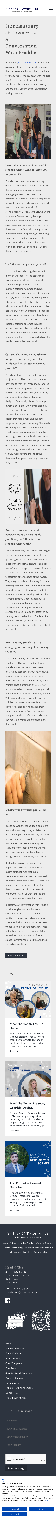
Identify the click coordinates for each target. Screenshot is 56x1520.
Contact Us (11, 1393)
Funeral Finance (14, 1378)
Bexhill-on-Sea (30, 1252)
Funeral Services (15, 1348)
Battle (44, 1252)
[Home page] (22, 10)
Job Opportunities (16, 1398)
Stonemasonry (13, 1358)
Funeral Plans (13, 1353)
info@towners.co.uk (43, 3)
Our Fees (10, 1368)
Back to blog (16, 956)
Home (8, 1344)
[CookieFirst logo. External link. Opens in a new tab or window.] (3, 1480)
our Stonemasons (27, 62)
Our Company (13, 1363)
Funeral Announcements (19, 1388)
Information (12, 1383)
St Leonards (16, 1252)
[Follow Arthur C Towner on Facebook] (7, 1301)
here (46, 1500)
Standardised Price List (19, 1373)
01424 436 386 (22, 3)
